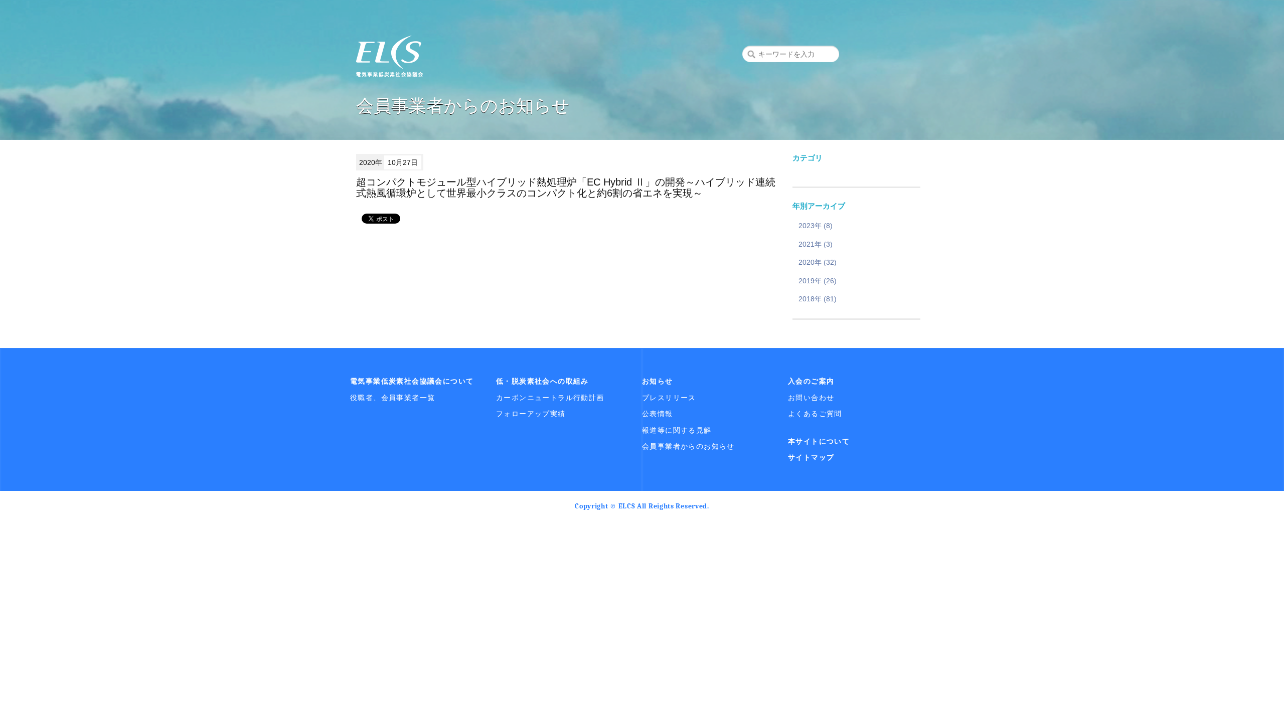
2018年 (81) (817, 299)
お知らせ (657, 381)
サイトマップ (811, 457)
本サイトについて (819, 441)
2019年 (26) (817, 281)
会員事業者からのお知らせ (688, 446)
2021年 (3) (815, 244)
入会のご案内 (811, 381)
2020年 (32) (817, 262)
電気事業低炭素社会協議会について (411, 381)
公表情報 (657, 414)
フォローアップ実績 (531, 414)
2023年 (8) (815, 226)
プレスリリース (669, 398)
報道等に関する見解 (677, 430)
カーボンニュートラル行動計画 (550, 398)
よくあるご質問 (815, 414)
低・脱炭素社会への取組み (542, 381)
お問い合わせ (811, 398)
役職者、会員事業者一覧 (392, 398)
